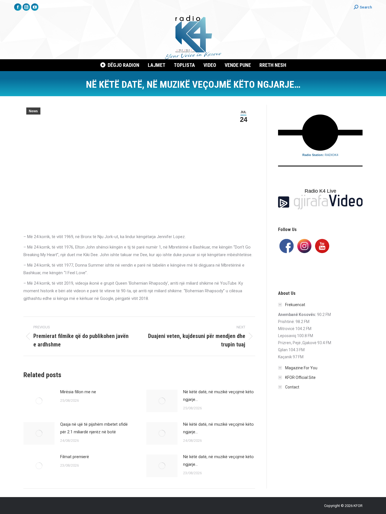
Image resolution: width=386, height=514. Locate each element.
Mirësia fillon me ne (78, 391)
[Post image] (39, 401)
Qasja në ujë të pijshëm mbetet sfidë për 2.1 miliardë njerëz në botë (94, 428)
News (33, 111)
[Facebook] (286, 245)
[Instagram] (304, 245)
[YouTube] (322, 245)
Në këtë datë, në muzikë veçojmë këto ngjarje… (218, 395)
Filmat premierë (74, 456)
